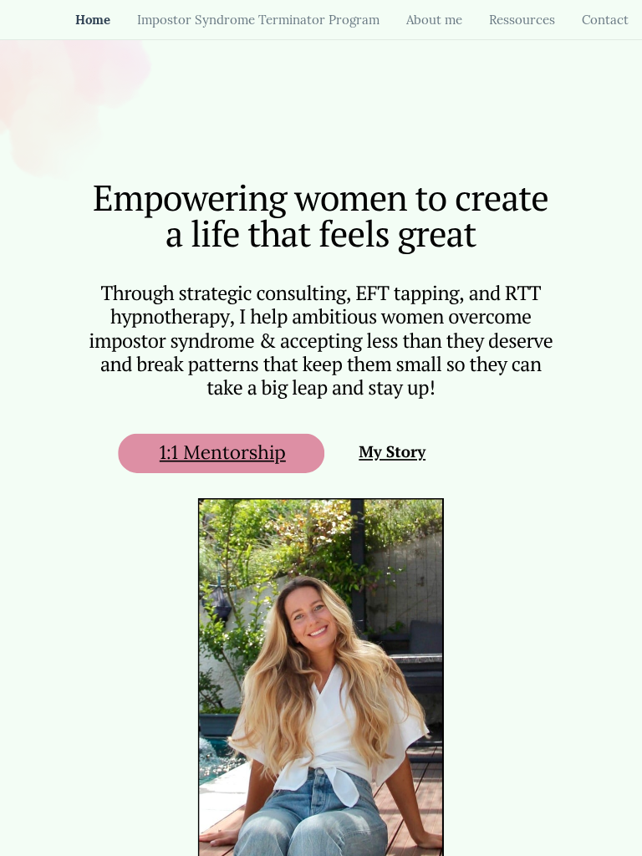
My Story (392, 452)
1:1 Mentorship (223, 453)
